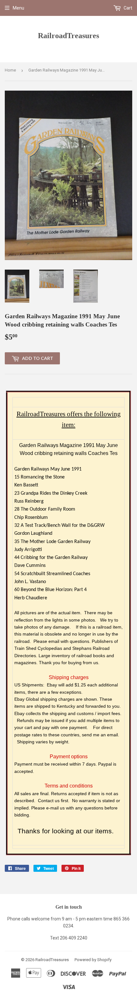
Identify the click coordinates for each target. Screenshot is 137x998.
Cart (127, 7)
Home (10, 70)
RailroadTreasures (68, 35)
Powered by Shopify (93, 959)
